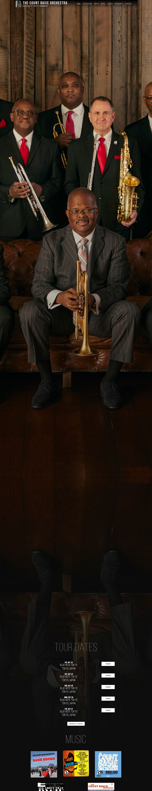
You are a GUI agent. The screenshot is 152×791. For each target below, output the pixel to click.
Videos (110, 4)
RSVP (108, 668)
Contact (129, 4)
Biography (119, 4)
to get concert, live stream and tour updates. (54, 659)
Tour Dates (87, 4)
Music (96, 4)
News (103, 4)
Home (79, 4)
